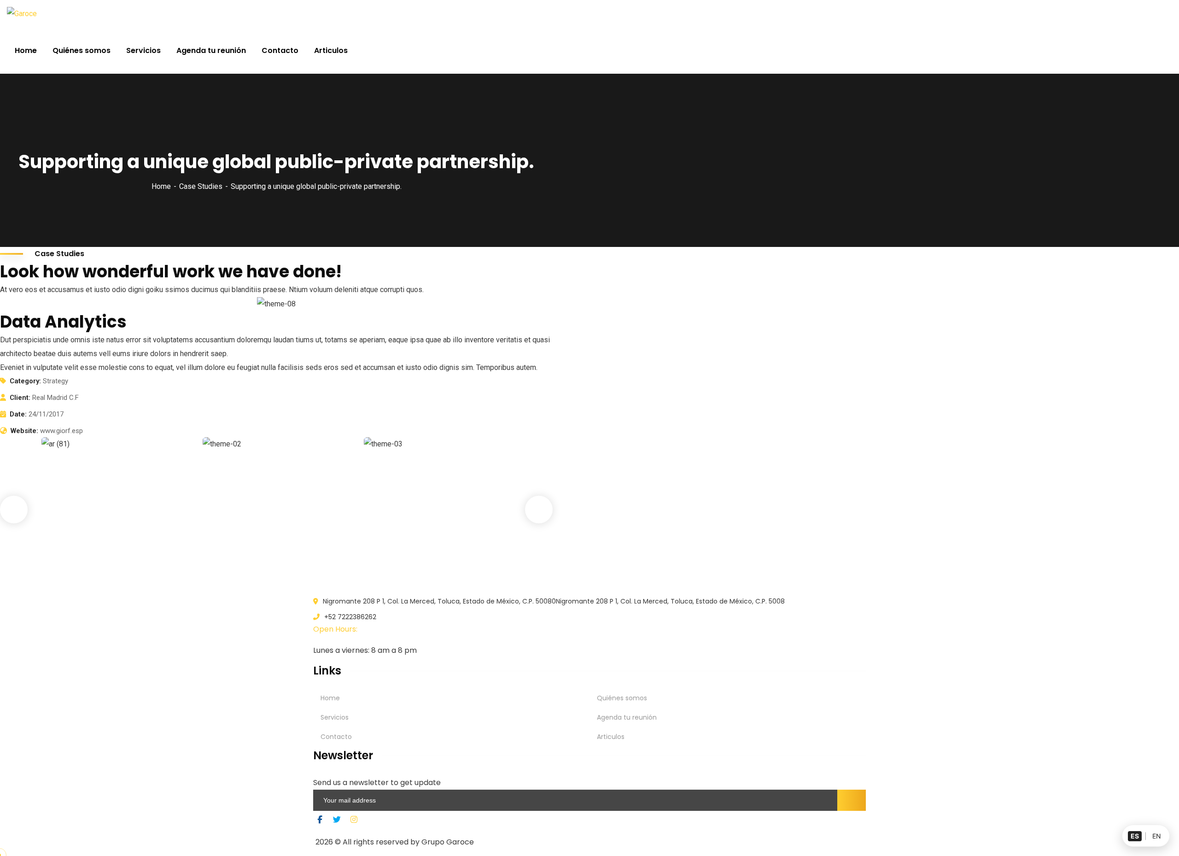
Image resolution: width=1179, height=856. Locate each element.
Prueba (71, 549)
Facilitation (236, 563)
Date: (18, 414)
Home (161, 186)
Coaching (71, 563)
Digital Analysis (249, 549)
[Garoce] (22, 14)
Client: (20, 397)
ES (1135, 836)
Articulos (611, 736)
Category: (25, 381)
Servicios (335, 717)
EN (1156, 836)
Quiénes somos (622, 698)
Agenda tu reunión (627, 717)
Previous (14, 509)
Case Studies (200, 186)
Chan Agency (407, 549)
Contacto (336, 736)
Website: (24, 431)
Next (539, 509)
